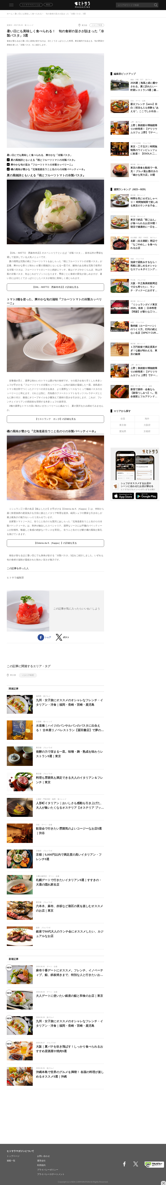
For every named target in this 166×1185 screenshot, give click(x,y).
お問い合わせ (43, 1156)
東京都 (84, 25)
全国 (122, 418)
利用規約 (41, 1165)
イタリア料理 (96, 25)
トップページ (13, 1156)
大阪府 (147, 425)
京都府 (147, 431)
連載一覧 (11, 1160)
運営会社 (41, 1160)
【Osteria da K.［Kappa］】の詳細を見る (55, 543)
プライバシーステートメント (51, 1174)
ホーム (10, 14)
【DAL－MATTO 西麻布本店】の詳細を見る (55, 287)
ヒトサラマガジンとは (31, 5)
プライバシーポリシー (47, 1169)
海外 (147, 418)
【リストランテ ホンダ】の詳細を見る (55, 419)
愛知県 (122, 431)
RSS (48, 5)
